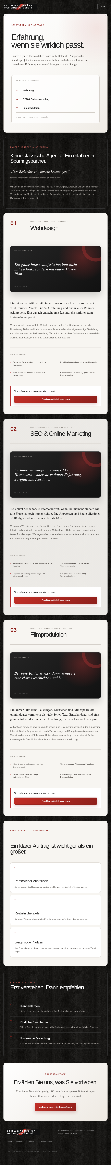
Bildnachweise (46, 1141)
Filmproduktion (28, 108)
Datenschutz (32, 1141)
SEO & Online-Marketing (32, 99)
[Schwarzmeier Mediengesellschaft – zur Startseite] (20, 7)
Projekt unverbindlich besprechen (56, 399)
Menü (102, 6)
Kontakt (10, 1141)
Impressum (20, 1141)
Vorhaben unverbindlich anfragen (55, 1107)
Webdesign (25, 90)
